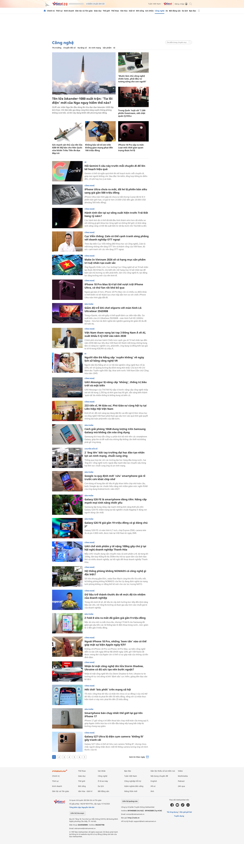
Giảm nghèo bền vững (133, 786)
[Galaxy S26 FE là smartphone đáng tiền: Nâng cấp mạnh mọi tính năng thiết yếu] (67, 505)
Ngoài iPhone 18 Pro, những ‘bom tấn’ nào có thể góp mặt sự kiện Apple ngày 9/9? (116, 643)
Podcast (181, 781)
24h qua (181, 786)
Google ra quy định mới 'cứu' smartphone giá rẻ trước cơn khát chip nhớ (115, 477)
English (154, 781)
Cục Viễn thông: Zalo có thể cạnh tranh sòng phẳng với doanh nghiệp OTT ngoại (117, 237)
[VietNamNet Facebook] (172, 806)
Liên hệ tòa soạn (77, 813)
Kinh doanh (69, 11)
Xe (167, 11)
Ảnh (152, 791)
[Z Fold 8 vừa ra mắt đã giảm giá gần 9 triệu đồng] (67, 623)
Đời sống (140, 11)
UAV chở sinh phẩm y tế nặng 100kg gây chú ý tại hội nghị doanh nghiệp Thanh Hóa (115, 548)
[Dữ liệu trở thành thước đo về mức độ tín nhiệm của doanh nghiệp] (67, 600)
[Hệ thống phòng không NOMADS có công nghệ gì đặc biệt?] (67, 576)
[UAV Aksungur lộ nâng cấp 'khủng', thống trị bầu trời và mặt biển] (67, 387)
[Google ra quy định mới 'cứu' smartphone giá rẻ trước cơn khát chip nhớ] (67, 481)
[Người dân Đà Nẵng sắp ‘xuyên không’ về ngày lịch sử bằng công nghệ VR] (67, 363)
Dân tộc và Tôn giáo (84, 11)
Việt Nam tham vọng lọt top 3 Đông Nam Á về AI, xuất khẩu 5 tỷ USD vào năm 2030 (115, 334)
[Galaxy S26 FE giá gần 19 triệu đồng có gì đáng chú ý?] (67, 528)
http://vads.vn (134, 818)
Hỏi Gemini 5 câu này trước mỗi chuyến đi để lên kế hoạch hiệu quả (115, 167)
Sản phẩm (107, 47)
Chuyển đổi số (69, 47)
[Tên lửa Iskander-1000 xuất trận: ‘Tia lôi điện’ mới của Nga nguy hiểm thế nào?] (84, 73)
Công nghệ (159, 11)
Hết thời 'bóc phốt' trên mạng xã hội (108, 689)
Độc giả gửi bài (186, 812)
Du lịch (185, 11)
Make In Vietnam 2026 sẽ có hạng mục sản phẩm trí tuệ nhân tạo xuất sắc (115, 261)
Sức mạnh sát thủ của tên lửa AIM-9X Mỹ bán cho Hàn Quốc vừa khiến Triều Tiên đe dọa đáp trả (67, 149)
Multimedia (183, 776)
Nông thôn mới (130, 791)
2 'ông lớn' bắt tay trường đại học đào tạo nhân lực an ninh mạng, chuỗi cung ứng (114, 454)
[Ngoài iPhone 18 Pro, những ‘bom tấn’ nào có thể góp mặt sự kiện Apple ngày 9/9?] (67, 647)
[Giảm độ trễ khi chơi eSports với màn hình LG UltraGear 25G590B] (67, 313)
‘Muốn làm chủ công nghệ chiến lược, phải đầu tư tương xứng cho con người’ (132, 79)
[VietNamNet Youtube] (177, 806)
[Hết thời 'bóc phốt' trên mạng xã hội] (67, 695)
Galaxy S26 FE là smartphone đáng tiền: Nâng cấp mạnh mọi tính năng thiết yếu (116, 501)
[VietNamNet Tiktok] (182, 806)
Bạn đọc (192, 11)
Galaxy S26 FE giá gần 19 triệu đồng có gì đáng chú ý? (116, 524)
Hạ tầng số (82, 47)
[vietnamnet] (59, 5)
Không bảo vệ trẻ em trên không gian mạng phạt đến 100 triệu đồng (99, 147)
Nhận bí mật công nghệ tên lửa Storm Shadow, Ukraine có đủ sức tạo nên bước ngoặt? (114, 667)
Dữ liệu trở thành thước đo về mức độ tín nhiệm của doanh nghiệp (115, 596)
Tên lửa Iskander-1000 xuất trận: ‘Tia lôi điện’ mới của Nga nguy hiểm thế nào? (82, 100)
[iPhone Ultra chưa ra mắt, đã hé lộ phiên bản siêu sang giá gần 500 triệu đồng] (67, 195)
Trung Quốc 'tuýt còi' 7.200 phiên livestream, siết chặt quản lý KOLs (131, 113)
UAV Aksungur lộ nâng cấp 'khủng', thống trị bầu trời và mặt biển (116, 383)
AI (114, 47)
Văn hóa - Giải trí (127, 11)
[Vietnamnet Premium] (59, 772)
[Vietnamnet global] (167, 4)
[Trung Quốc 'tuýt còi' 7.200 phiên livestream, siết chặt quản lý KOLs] (133, 97)
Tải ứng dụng (172, 812)
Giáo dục (98, 11)
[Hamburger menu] (198, 10)
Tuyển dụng (179, 816)
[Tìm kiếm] (190, 3)
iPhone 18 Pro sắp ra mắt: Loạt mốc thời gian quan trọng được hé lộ (131, 147)
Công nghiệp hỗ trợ (132, 781)
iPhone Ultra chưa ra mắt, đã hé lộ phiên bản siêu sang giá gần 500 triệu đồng (116, 191)
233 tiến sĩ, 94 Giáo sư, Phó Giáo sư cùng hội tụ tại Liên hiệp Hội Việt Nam (116, 407)
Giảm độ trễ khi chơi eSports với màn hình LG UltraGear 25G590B (113, 309)
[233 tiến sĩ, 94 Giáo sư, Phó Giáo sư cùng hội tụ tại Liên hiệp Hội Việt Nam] (67, 411)
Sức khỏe (149, 11)
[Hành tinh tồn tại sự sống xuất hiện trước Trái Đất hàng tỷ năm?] (67, 218)
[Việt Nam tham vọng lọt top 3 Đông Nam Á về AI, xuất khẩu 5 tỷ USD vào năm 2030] (67, 338)
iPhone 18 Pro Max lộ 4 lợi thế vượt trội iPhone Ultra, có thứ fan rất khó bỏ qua (114, 286)
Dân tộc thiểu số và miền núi (163, 771)
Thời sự (59, 11)
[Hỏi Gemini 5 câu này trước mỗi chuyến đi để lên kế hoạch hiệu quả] (67, 171)
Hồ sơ (153, 786)
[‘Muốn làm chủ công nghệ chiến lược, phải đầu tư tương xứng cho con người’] (133, 62)
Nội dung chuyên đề (159, 776)
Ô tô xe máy (103, 781)
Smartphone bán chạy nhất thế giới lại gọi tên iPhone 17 (114, 714)
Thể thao (115, 11)
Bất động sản (175, 11)
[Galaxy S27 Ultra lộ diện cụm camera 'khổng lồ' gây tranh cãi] (67, 742)
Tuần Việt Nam (154, 4)
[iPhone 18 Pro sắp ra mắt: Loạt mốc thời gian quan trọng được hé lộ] (133, 131)
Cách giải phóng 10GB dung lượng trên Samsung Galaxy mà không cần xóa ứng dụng (115, 430)
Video (180, 771)
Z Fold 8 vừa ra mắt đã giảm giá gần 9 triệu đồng (115, 618)
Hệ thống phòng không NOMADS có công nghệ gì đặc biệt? (115, 572)
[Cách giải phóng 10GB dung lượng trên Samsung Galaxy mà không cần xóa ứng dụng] (67, 434)
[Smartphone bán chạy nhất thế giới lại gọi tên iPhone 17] (67, 718)
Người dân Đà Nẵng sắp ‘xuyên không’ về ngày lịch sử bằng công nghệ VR (114, 359)
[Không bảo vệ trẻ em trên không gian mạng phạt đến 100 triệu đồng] (100, 131)
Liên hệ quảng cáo (130, 801)
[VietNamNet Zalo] (188, 806)
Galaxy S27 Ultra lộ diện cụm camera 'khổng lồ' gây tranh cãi (114, 738)
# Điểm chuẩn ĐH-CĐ (95, 4)
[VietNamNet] (45, 11)
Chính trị (51, 11)
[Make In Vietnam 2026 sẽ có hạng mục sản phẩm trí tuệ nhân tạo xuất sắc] (67, 265)
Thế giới (106, 11)
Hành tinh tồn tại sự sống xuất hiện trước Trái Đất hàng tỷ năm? (116, 214)
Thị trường (56, 47)
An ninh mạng (95, 47)
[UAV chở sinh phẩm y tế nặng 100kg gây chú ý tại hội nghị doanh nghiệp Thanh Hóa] (67, 551)
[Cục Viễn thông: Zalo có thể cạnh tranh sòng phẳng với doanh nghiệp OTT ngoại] (67, 241)
